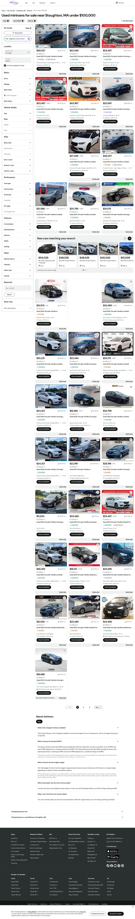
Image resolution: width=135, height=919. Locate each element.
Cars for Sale (11, 10)
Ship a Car (71, 845)
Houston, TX (91, 841)
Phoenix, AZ (91, 848)
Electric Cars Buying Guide (19, 860)
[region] (67, 912)
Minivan (29, 10)
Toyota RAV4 (14, 882)
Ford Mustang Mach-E (56, 891)
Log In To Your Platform (114, 841)
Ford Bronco (53, 885)
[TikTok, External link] (108, 865)
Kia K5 (109, 891)
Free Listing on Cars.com (56, 845)
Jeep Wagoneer (73, 888)
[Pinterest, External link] (122, 865)
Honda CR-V (34, 882)
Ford (51, 878)
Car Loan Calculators (74, 838)
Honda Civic (33, 885)
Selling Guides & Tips (55, 848)
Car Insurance (72, 851)
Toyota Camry (15, 891)
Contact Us (43, 904)
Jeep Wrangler (73, 882)
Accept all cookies (116, 914)
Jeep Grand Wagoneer (76, 891)
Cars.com (83, 912)
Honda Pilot (33, 891)
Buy (26, 3)
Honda (32, 878)
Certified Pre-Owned (17, 845)
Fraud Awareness (93, 904)
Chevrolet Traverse (93, 888)
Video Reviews (34, 858)
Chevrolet (91, 878)
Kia (108, 878)
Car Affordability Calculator (76, 841)
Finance (52, 3)
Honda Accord (34, 888)
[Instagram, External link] (118, 865)
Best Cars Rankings (36, 848)
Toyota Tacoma (15, 888)
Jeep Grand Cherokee (75, 885)
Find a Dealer (15, 851)
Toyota (13, 878)
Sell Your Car (53, 838)
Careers (67, 904)
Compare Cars (34, 845)
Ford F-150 (53, 888)
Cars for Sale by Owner (18, 848)
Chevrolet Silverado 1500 (95, 885)
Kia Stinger (110, 888)
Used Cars (14, 838)
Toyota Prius (14, 885)
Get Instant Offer (54, 841)
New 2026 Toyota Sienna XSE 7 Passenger (46, 262)
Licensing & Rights (78, 904)
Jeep (70, 878)
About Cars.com (32, 904)
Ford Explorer (54, 895)
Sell (34, 3)
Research (42, 3)
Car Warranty (72, 848)
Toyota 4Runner (16, 895)
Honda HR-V (34, 895)
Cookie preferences (98, 914)
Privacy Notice (32, 912)
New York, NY (91, 858)
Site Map (71, 858)
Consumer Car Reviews (37, 838)
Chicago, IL (90, 838)
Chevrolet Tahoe (93, 891)
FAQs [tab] (39, 721)
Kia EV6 (109, 895)
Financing (14, 863)
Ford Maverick (54, 882)
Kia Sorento (110, 885)
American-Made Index (37, 854)
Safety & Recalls (35, 851)
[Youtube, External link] (115, 865)
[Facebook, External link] (111, 865)
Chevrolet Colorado (94, 895)
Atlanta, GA (90, 851)
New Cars (14, 841)
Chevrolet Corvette (94, 882)
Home (3, 10)
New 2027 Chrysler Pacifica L (67, 261)
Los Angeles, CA (92, 845)
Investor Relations (55, 904)
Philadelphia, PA (92, 854)
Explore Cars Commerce (114, 838)
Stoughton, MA (21, 10)
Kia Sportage (111, 882)
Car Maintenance (73, 854)
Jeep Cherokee (73, 895)
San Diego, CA (91, 861)
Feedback (104, 904)
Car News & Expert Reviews (38, 841)
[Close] (133, 907)
